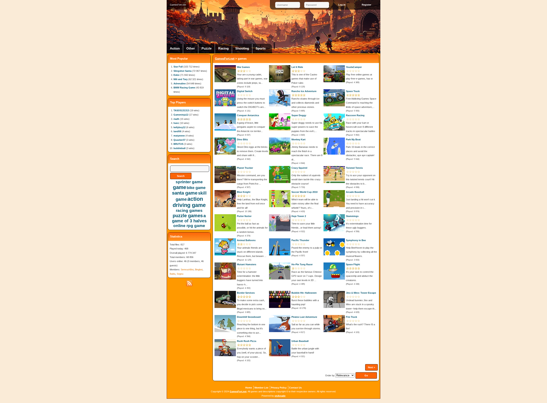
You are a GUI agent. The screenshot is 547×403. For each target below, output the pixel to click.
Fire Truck (351, 317)
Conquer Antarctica (248, 115)
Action (175, 48)
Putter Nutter (244, 216)
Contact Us (295, 387)
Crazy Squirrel (299, 168)
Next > (371, 367)
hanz (176, 123)
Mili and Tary (181, 79)
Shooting (242, 48)
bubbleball (179, 148)
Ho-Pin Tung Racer (302, 264)
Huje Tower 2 (298, 216)
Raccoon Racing (355, 115)
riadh (176, 119)
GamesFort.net (224, 58)
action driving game (189, 202)
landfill (177, 131)
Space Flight (353, 264)
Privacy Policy (279, 387)
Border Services (246, 293)
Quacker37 (179, 140)
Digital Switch (245, 91)
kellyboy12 (179, 127)
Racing (223, 48)
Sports (261, 48)
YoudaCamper (354, 67)
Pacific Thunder (300, 240)
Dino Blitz (242, 139)
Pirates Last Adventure (304, 317)
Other (190, 48)
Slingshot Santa (182, 71)
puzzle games (188, 215)
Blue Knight (243, 192)
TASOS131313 (181, 110)
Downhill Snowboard (249, 317)
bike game (196, 188)
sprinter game (189, 182)
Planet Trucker (245, 168)
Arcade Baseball (355, 192)
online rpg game (189, 225)
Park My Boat (353, 139)
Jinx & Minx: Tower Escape (361, 293)
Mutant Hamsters (246, 264)
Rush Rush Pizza (246, 341)
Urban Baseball (300, 341)
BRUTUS (178, 144)
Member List (261, 387)
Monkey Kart (298, 139)
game (179, 187)
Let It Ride (297, 67)
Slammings (352, 216)
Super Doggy (298, 115)
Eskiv (176, 75)
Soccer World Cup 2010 (304, 192)
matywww (179, 135)
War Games (243, 67)
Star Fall (178, 66)
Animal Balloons (246, 240)
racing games (189, 210)
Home (248, 387)
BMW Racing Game (184, 87)
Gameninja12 (181, 114)
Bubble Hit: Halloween (304, 293)
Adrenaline (180, 83)
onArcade (280, 395)
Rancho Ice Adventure (303, 91)
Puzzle (206, 48)
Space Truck (353, 91)
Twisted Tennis (354, 168)
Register (366, 4)
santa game (184, 193)
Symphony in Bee (356, 240)
